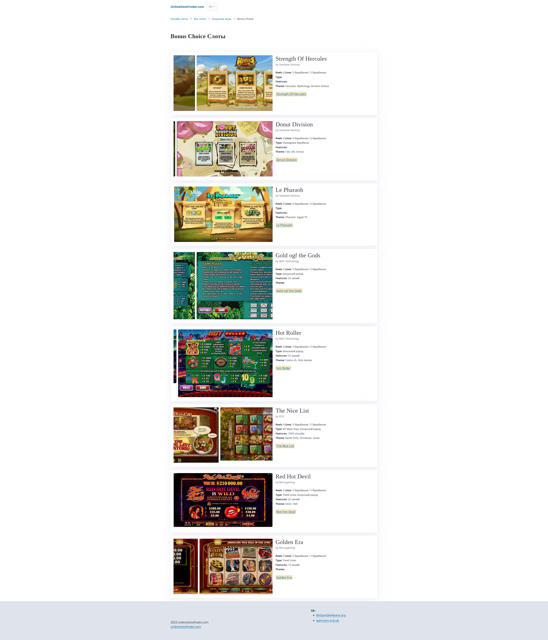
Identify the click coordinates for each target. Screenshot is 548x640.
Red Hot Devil (285, 512)
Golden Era (284, 577)
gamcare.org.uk (327, 620)
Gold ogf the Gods (289, 291)
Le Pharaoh (284, 225)
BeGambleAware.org (331, 615)
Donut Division (286, 160)
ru (210, 6)
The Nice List (285, 446)
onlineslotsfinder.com (186, 627)
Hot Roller (283, 368)
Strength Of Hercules (291, 94)
